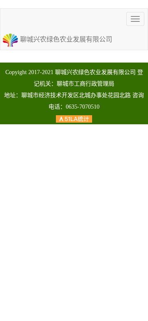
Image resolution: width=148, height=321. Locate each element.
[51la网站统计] (74, 118)
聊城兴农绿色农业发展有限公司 (66, 39)
